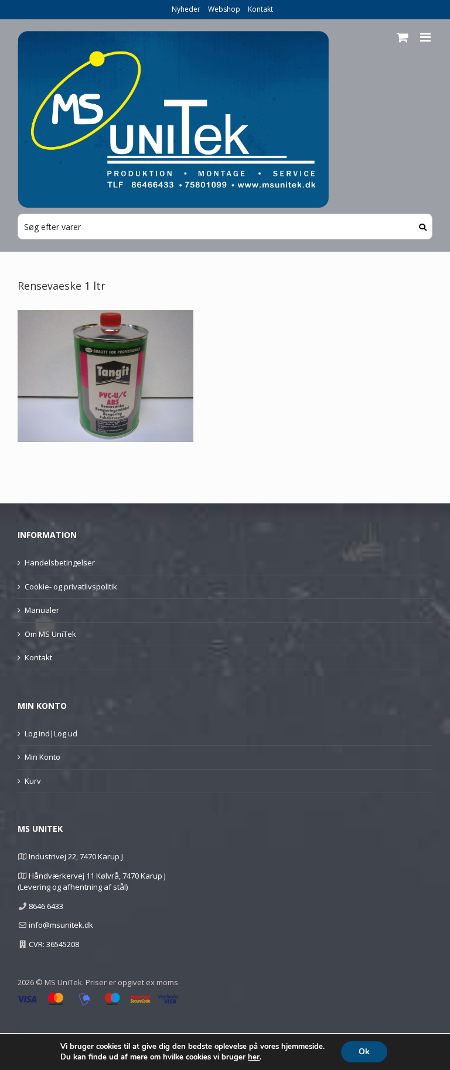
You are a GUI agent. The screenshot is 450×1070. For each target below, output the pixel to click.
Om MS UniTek (50, 634)
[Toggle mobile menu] (426, 37)
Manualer (42, 610)
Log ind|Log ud (51, 733)
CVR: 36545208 (54, 944)
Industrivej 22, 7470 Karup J (76, 856)
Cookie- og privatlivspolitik (71, 586)
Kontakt (260, 9)
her (254, 1057)
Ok (364, 1051)
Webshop (224, 9)
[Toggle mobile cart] (402, 37)
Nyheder (186, 9)
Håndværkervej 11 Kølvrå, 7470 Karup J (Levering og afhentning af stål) (92, 881)
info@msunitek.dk (61, 925)
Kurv (33, 781)
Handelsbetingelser (60, 562)
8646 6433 (46, 906)
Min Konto (42, 757)
